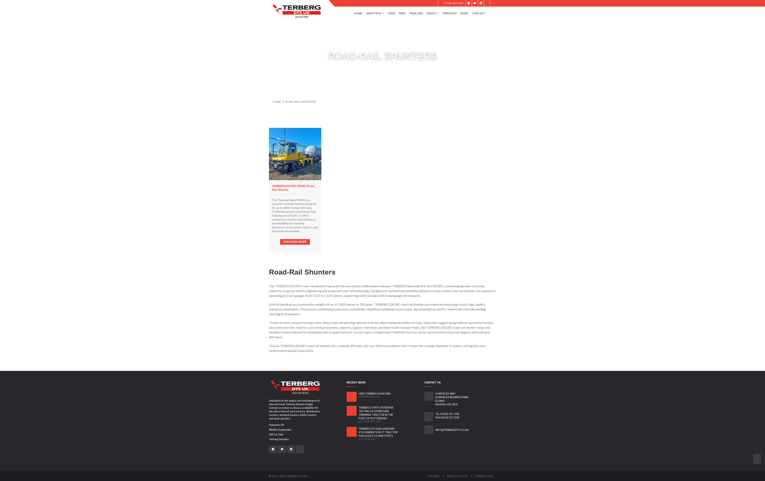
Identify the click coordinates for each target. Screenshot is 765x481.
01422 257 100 (453, 3)
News (464, 13)
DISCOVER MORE (295, 241)
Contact (478, 13)
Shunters (374, 13)
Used (391, 13)
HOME (277, 101)
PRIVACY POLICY (457, 476)
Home (358, 13)
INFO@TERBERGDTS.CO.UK (452, 429)
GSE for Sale (276, 434)
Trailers (416, 13)
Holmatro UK (276, 424)
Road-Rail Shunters (300, 101)
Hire (402, 13)
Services (450, 13)
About (432, 13)
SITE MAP (434, 476)
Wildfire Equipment (280, 429)
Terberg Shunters (279, 439)
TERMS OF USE (484, 476)
